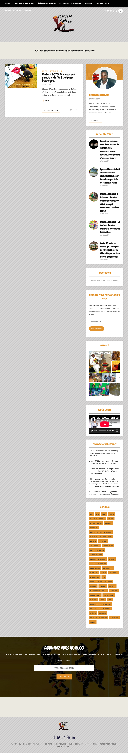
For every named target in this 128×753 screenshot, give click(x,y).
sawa (110, 599)
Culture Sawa (95, 568)
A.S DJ (91, 492)
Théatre (93, 613)
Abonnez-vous (96, 328)
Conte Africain (108, 545)
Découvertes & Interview (70, 3)
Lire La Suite (50, 110)
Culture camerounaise (98, 563)
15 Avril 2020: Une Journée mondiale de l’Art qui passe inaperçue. (58, 77)
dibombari (94, 572)
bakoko (110, 518)
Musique (88, 3)
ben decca (108, 523)
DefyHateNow (108, 568)
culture (111, 559)
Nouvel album (95, 595)
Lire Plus (94, 120)
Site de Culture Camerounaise (100, 604)
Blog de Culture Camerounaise (100, 532)
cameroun (103, 541)
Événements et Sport (47, 3)
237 (91, 514)
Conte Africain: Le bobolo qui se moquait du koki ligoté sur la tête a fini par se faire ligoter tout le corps (110, 250)
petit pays (93, 599)
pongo (102, 599)
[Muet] (113, 431)
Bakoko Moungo (96, 523)
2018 (97, 514)
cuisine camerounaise (97, 559)
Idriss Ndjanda (94, 479)
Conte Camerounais (97, 550)
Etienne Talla (94, 577)
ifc (104, 577)
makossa (93, 586)
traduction (114, 617)
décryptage (114, 572)
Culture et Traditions (24, 3)
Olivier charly (109, 595)
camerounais (95, 545)
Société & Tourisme (13, 11)
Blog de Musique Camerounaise (101, 536)
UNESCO (92, 622)
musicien (103, 586)
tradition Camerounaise (98, 617)
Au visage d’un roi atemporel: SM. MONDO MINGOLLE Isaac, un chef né (104, 471)
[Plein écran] (117, 431)
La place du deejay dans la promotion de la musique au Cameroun (103, 453)
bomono (93, 541)
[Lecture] (92, 431)
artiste (111, 514)
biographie (94, 527)
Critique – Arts (102, 3)
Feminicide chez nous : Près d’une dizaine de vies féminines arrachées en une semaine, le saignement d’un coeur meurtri (110, 149)
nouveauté (114, 590)
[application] (104, 424)
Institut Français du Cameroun (101, 581)
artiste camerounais (97, 518)
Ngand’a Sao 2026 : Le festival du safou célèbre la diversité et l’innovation (110, 226)
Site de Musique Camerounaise (100, 608)
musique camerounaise (98, 590)
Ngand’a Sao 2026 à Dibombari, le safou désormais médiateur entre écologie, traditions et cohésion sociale (109, 202)
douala (103, 572)
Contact (28, 11)
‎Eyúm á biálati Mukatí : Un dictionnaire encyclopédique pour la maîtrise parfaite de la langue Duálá (110, 176)
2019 (104, 514)
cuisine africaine (96, 554)
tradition (102, 613)
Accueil (8, 3)
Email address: (64, 660)
